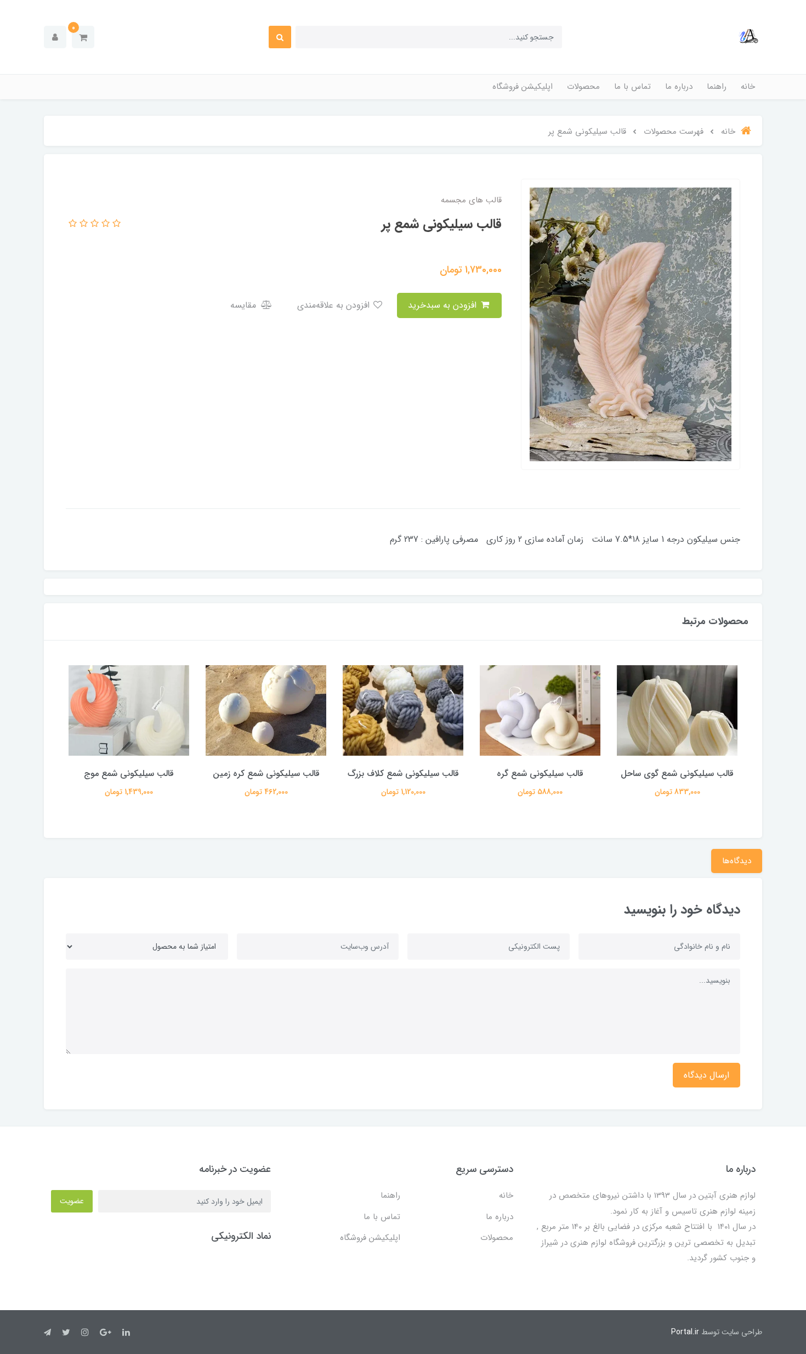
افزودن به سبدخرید (443, 305)
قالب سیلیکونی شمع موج (266, 773)
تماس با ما (632, 86)
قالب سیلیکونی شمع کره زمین (403, 773)
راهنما (716, 86)
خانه (748, 86)
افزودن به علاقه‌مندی (334, 305)
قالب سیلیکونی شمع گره (677, 773)
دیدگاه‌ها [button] (736, 861)
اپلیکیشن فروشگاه (522, 86)
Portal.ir (685, 1332)
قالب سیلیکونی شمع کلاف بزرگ (540, 773)
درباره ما (679, 86)
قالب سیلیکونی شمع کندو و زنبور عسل (129, 780)
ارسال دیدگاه (706, 1075)
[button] (83, 37)
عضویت (72, 1201)
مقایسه (244, 305)
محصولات (583, 86)
